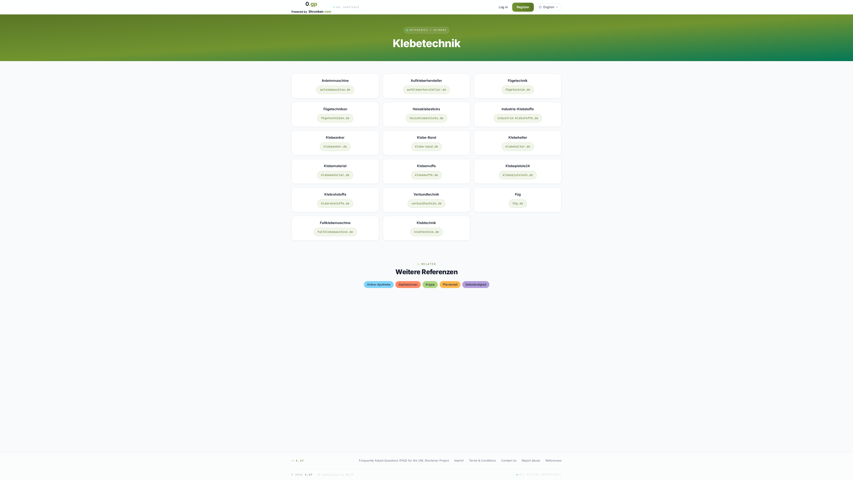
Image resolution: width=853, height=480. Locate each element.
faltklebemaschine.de (335, 232)
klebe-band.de (426, 146)
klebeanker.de (335, 146)
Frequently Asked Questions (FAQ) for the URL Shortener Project (404, 460)
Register (523, 7)
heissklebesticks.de (426, 118)
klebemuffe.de (426, 175)
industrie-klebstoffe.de (517, 118)
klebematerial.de (335, 175)
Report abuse (531, 460)
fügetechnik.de (517, 90)
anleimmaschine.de (335, 90)
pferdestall (450, 284)
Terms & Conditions (482, 460)
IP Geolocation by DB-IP (335, 474)
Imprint (459, 460)
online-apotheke (379, 284)
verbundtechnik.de (426, 203)
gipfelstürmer (408, 284)
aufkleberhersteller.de (426, 90)
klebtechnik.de (426, 232)
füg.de (517, 203)
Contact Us (508, 460)
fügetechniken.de (335, 118)
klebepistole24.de (518, 175)
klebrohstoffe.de (335, 203)
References (554, 460)
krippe (430, 284)
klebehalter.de (517, 146)
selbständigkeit (475, 284)
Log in (503, 7)
